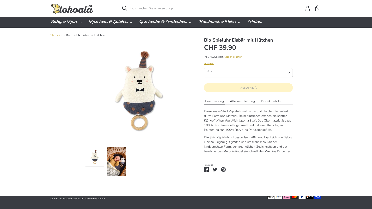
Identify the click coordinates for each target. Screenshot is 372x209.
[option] (138, 92)
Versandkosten (233, 57)
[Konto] (308, 8)
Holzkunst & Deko (217, 22)
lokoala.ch (78, 198)
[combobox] (248, 72)
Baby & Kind (64, 22)
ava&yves (209, 63)
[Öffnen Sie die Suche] (124, 8)
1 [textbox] (208, 75)
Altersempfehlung (242, 101)
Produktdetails (271, 101)
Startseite (56, 35)
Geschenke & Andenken (163, 22)
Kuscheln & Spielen (109, 22)
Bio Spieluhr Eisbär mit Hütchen (85, 35)
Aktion (254, 22)
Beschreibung (214, 101)
